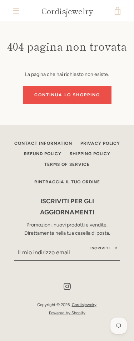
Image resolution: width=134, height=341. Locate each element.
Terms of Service (67, 164)
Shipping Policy (90, 153)
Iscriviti (100, 248)
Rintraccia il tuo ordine (67, 181)
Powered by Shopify (67, 312)
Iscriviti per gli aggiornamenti (67, 206)
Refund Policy (42, 153)
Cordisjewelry (67, 10)
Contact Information (43, 143)
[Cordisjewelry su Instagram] (67, 286)
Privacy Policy (100, 143)
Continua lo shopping (67, 94)
